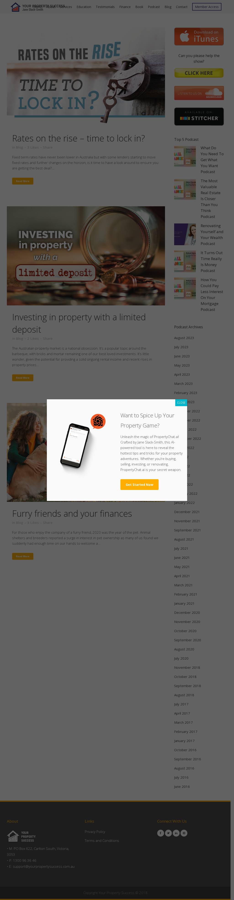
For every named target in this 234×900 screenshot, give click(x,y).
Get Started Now (139, 484)
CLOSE (181, 403)
